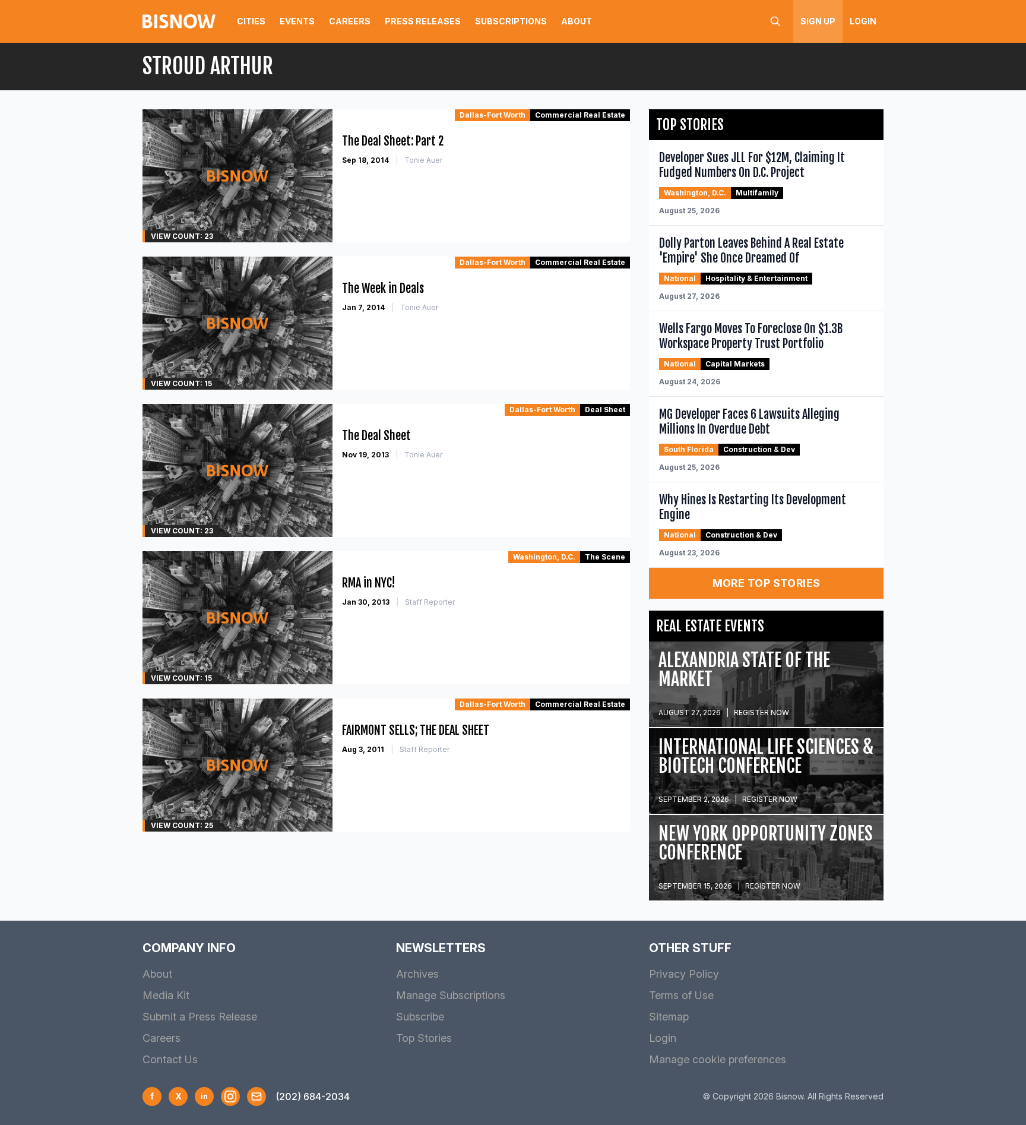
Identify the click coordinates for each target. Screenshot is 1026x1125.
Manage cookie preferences (717, 1059)
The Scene (605, 556)
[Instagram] (230, 1096)
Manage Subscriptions (450, 995)
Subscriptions (511, 21)
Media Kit (165, 995)
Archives (417, 974)
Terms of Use (681, 995)
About (576, 21)
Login (863, 21)
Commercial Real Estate (580, 114)
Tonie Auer (423, 160)
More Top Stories (766, 583)
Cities (251, 21)
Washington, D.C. (544, 556)
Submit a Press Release (199, 1016)
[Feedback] (256, 1096)
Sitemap (669, 1016)
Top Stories (424, 1038)
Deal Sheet (605, 409)
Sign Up (817, 21)
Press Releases (423, 21)
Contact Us (170, 1059)
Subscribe (420, 1016)
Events (297, 21)
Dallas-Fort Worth (492, 114)
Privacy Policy (684, 974)
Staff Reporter (430, 602)
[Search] (775, 21)
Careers (349, 21)
